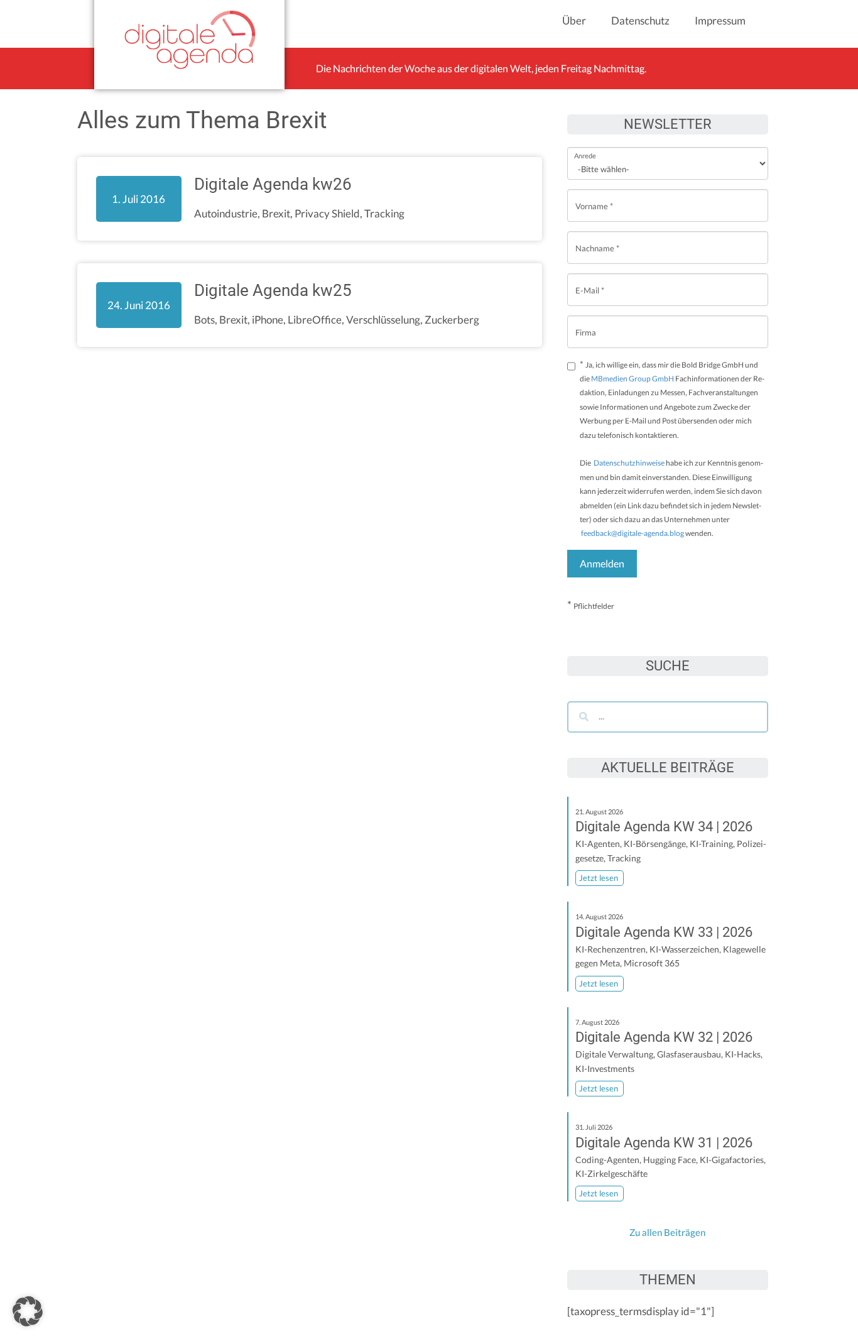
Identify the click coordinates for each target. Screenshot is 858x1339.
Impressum (720, 20)
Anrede (585, 147)
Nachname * (597, 238)
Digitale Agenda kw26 (273, 184)
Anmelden (602, 563)
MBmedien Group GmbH (632, 378)
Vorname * (594, 196)
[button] (27, 1311)
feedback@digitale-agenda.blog (632, 533)
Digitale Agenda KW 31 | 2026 (663, 1142)
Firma (585, 323)
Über (574, 20)
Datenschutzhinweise (629, 462)
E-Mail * (589, 280)
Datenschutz (640, 20)
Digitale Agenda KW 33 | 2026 (663, 932)
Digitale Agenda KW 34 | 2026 (663, 826)
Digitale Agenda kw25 (273, 290)
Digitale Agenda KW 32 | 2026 (663, 1037)
